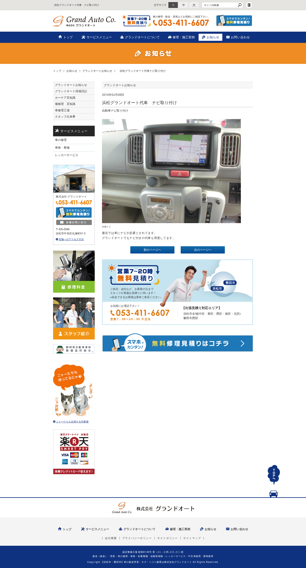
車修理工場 (62, 110)
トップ (68, 37)
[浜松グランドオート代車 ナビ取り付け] (171, 171)
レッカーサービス (66, 155)
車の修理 (61, 140)
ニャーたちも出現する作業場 (72, 421)
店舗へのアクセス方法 (71, 239)
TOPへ (273, 479)
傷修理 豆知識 (65, 104)
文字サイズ (160, 5)
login (249, 5)
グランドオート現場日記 (71, 91)
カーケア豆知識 (65, 97)
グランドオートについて (142, 37)
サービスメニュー (99, 37)
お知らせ (213, 37)
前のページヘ (152, 249)
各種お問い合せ (74, 222)
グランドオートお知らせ (71, 85)
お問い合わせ (240, 37)
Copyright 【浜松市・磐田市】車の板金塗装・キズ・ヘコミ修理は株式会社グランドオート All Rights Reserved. (153, 561)
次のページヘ (202, 249)
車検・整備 (62, 147)
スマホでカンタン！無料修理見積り (234, 20)
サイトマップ (192, 538)
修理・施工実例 (184, 37)
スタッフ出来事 (65, 116)
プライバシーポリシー (137, 538)
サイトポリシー (167, 538)
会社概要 (111, 538)
